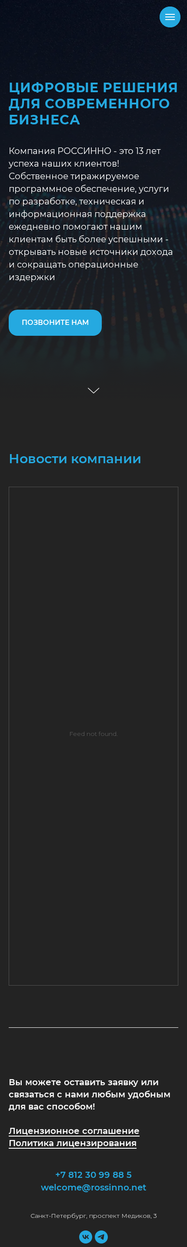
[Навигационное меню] (170, 17)
